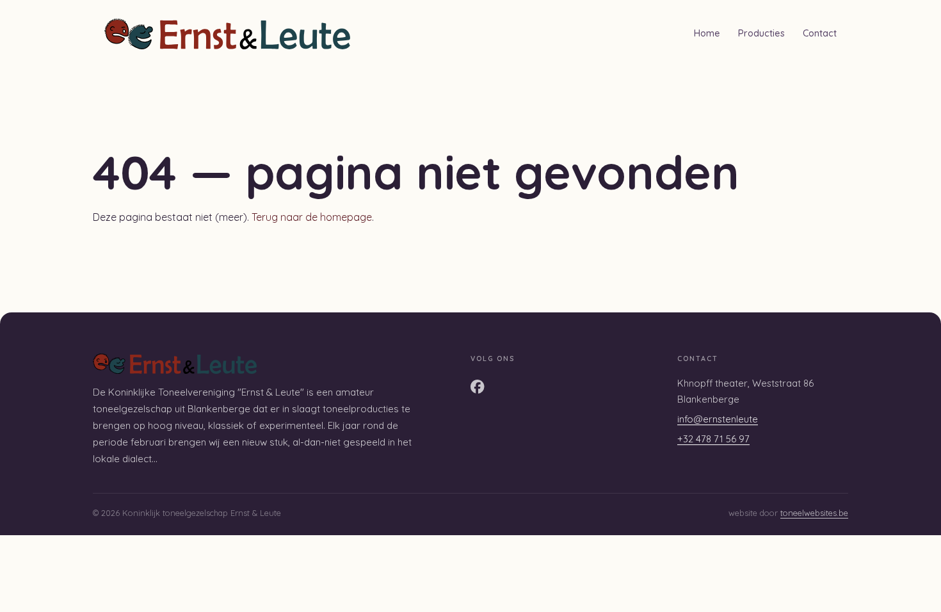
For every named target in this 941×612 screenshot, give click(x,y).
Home (707, 33)
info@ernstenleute (717, 419)
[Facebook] (477, 386)
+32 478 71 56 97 (713, 439)
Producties (761, 33)
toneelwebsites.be (814, 513)
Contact (820, 33)
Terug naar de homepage (312, 217)
